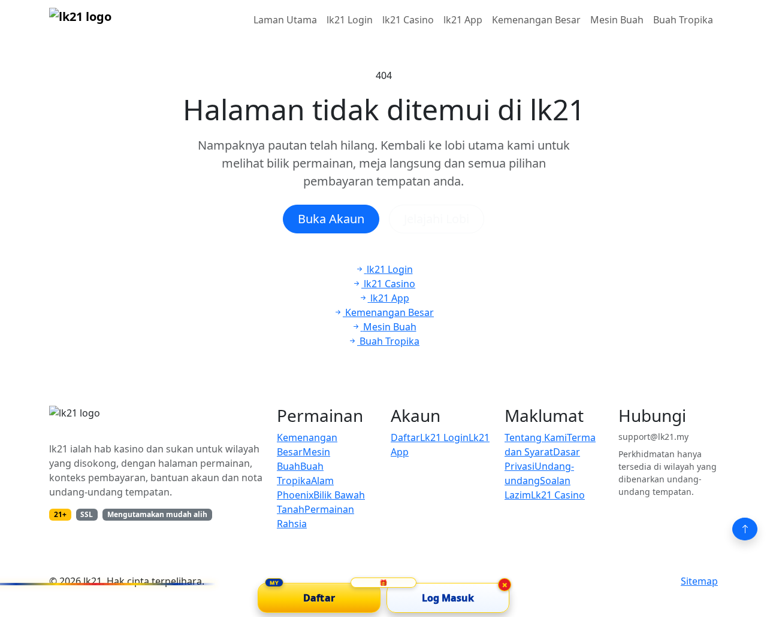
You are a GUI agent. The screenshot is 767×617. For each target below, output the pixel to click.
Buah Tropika (683, 19)
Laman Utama (285, 19)
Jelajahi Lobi (436, 219)
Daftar (405, 437)
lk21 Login (350, 19)
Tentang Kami (536, 437)
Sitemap (699, 581)
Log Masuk (448, 597)
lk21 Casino (408, 19)
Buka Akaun (331, 219)
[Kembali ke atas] (744, 529)
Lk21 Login (444, 437)
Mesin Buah (617, 19)
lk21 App (462, 19)
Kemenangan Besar (536, 19)
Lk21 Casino (558, 494)
